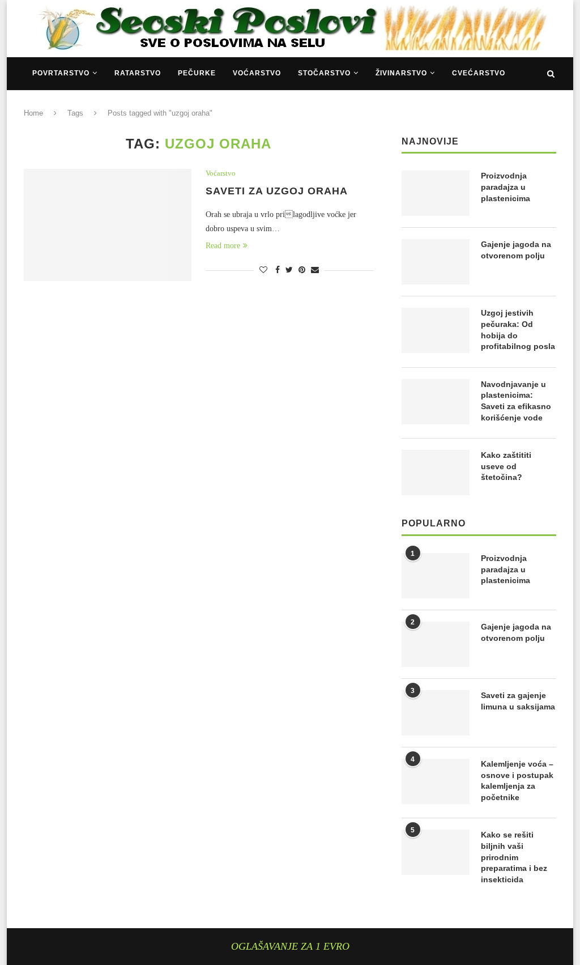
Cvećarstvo (478, 73)
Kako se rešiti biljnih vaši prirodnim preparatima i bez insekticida (514, 856)
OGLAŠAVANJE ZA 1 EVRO (290, 946)
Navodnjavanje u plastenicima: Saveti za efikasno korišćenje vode (516, 401)
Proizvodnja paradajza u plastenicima (505, 186)
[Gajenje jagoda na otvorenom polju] (436, 261)
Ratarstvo (137, 73)
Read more (223, 245)
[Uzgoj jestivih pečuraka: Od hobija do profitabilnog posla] (436, 330)
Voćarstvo (257, 73)
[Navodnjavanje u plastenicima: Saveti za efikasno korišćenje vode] (436, 401)
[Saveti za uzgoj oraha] (107, 225)
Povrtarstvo (60, 73)
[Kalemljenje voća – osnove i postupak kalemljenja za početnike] (436, 781)
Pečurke (197, 73)
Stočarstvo (324, 73)
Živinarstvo (401, 73)
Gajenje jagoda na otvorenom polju (516, 250)
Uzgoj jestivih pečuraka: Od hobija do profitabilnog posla (518, 329)
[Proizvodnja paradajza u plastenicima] (436, 193)
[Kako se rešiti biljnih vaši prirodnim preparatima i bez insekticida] (436, 852)
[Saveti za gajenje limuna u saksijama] (436, 713)
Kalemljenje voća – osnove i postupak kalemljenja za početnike (517, 780)
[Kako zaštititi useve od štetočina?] (436, 472)
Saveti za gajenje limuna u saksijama (518, 701)
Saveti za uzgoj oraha (277, 191)
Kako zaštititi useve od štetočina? (506, 466)
